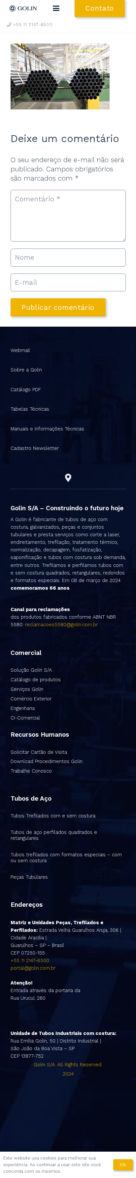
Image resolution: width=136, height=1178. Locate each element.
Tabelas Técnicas (30, 409)
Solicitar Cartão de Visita (39, 752)
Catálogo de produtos (36, 680)
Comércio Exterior (31, 699)
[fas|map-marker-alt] (68, 478)
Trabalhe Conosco (31, 771)
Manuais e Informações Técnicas (47, 429)
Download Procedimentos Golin (47, 761)
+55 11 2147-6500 (30, 960)
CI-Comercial (25, 718)
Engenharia (23, 708)
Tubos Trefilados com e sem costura (53, 816)
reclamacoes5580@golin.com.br (61, 625)
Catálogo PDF (26, 390)
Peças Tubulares (29, 877)
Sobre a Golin (26, 370)
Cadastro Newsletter (35, 448)
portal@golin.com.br (33, 968)
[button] (56, 8)
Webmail (20, 350)
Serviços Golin (27, 689)
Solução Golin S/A (31, 670)
